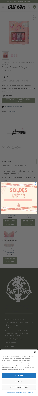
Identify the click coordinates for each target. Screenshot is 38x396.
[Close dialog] (35, 183)
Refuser (19, 381)
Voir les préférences (19, 387)
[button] (35, 352)
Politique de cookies (9, 392)
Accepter (19, 375)
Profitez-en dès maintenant (18, 200)
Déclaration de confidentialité (24, 392)
